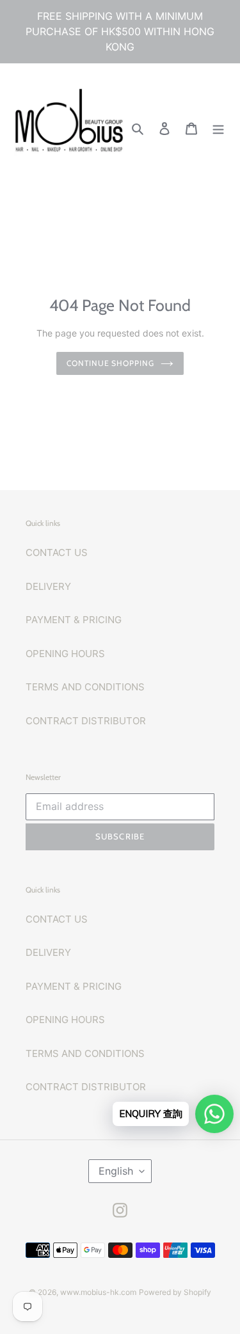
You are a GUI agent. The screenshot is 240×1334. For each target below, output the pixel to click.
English (116, 1170)
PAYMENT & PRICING (74, 620)
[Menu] (218, 128)
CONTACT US (57, 552)
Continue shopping (111, 363)
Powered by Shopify (175, 1292)
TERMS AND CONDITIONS (85, 687)
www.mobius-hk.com (98, 1292)
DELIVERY (48, 586)
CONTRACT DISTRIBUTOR (86, 721)
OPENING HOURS (65, 653)
